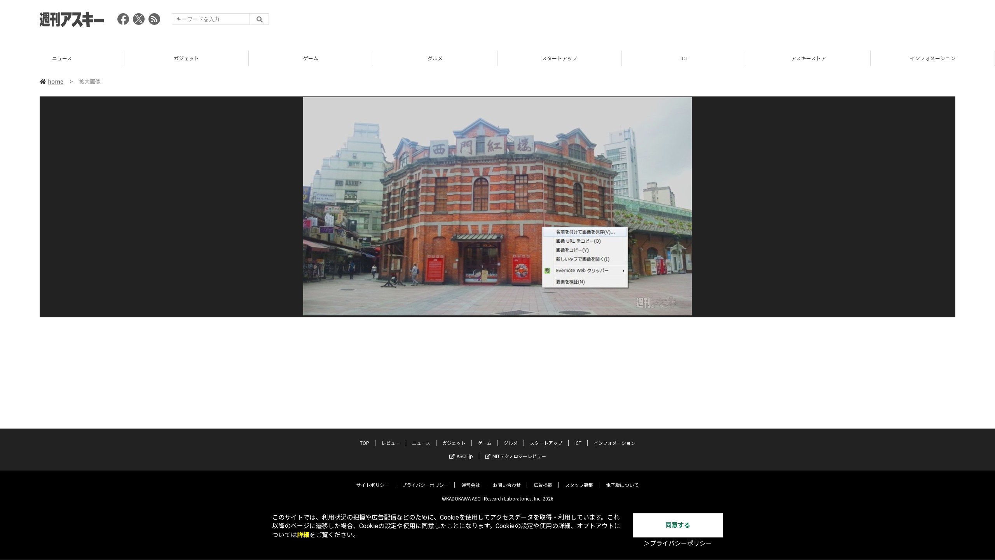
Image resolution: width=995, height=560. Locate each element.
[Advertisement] (813, 21)
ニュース (62, 58)
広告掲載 (543, 484)
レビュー (390, 442)
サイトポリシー (372, 484)
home (55, 81)
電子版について (622, 484)
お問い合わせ (507, 484)
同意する (677, 525)
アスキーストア (808, 58)
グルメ (435, 58)
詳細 (303, 535)
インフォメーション (932, 58)
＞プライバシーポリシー (678, 543)
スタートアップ (559, 58)
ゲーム (310, 58)
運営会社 (470, 484)
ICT (684, 58)
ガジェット (186, 58)
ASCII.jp (465, 456)
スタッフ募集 (579, 484)
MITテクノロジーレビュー (519, 456)
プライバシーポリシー (425, 484)
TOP (364, 442)
